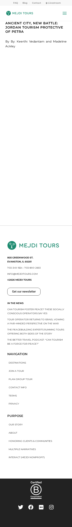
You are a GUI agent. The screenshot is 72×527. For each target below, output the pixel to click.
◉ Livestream (53, 3)
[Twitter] (20, 507)
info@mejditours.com (22, 273)
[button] (24, 292)
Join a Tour (16, 370)
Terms (13, 395)
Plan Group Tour (20, 379)
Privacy (14, 403)
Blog (24, 3)
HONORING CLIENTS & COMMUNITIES (30, 441)
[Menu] (65, 13)
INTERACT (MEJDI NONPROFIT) (27, 457)
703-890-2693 (32, 267)
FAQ (15, 3)
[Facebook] (31, 507)
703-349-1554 (14, 267)
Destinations (17, 362)
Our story (16, 424)
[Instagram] (51, 507)
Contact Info (18, 387)
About (13, 432)
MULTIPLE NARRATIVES (22, 449)
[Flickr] (41, 507)
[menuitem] (15, 3)
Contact (36, 3)
